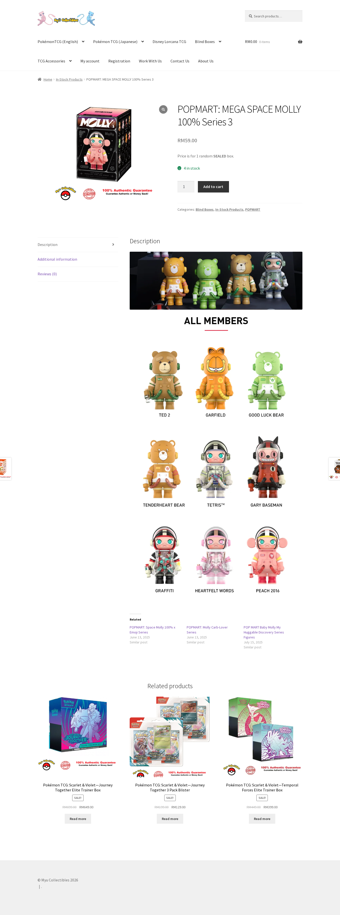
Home (48, 79)
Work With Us (150, 60)
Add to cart (213, 186)
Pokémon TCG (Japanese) (115, 41)
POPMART (252, 209)
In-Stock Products (69, 79)
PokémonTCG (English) (58, 41)
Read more (78, 819)
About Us (206, 60)
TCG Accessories (51, 60)
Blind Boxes (205, 41)
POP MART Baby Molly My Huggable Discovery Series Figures (264, 632)
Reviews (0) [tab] (47, 273)
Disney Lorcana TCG (169, 41)
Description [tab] (47, 244)
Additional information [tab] (57, 259)
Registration (119, 60)
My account (90, 60)
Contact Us (179, 60)
